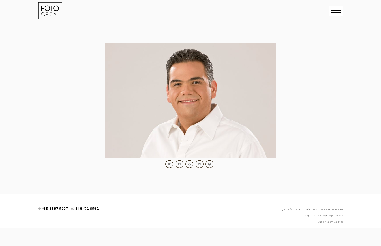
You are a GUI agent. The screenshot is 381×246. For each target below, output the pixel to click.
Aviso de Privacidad (331, 209)
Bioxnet (338, 221)
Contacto (337, 215)
